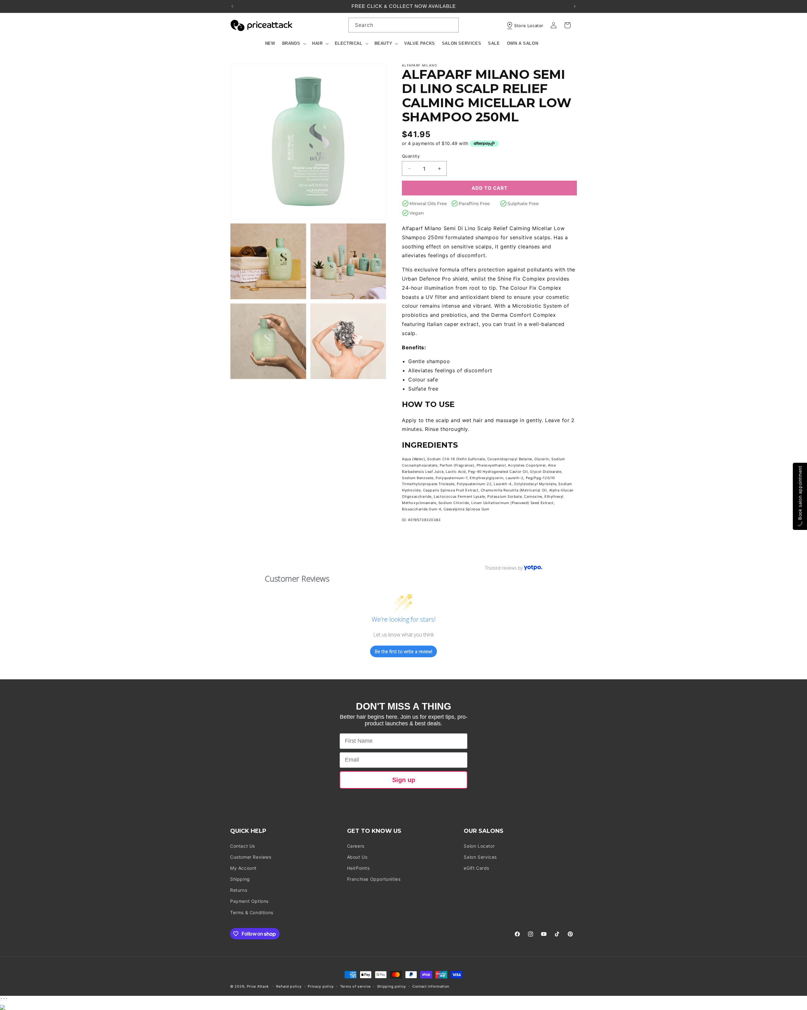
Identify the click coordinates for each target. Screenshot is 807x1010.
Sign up (403, 779)
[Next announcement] (575, 6)
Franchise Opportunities (374, 879)
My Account (243, 868)
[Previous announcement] (232, 6)
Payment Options (249, 901)
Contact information (430, 986)
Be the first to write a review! (403, 651)
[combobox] (403, 25)
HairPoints (358, 868)
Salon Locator (479, 846)
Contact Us (242, 846)
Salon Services (480, 857)
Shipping (240, 879)
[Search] (451, 25)
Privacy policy (321, 986)
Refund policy (288, 986)
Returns (238, 890)
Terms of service (355, 986)
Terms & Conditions (251, 912)
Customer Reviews (250, 857)
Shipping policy (391, 986)
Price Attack (258, 986)
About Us (357, 857)
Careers (355, 846)
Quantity (411, 156)
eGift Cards (476, 868)
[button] (294, 44)
